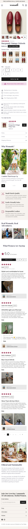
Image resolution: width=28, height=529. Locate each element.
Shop (2, 508)
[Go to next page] (23, 435)
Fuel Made (23, 524)
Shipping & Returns (6, 140)
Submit (23, 502)
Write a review (8, 259)
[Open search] (18, 260)
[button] (7, 287)
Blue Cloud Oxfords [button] (11, 296)
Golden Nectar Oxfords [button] (12, 346)
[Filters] (21, 260)
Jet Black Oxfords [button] (11, 429)
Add (25, 125)
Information (4, 512)
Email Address (4, 499)
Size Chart (7, 66)
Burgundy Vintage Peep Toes (14, 125)
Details (3, 136)
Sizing (2, 133)
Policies (3, 515)
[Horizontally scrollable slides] (14, 22)
